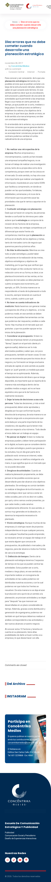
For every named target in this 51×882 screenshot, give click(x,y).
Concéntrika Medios (20, 66)
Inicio (15, 22)
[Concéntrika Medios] (24, 6)
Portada (41, 72)
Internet (31, 72)
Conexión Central (16, 72)
